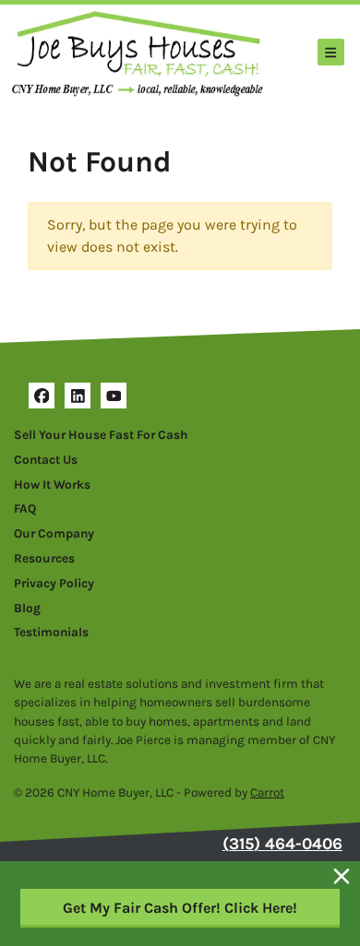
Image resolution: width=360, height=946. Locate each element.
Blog (27, 608)
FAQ (25, 508)
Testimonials (51, 632)
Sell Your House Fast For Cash (100, 435)
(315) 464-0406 (282, 844)
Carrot (267, 792)
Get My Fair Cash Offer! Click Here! (180, 907)
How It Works (52, 484)
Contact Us (46, 460)
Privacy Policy (54, 583)
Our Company (54, 533)
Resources (44, 558)
